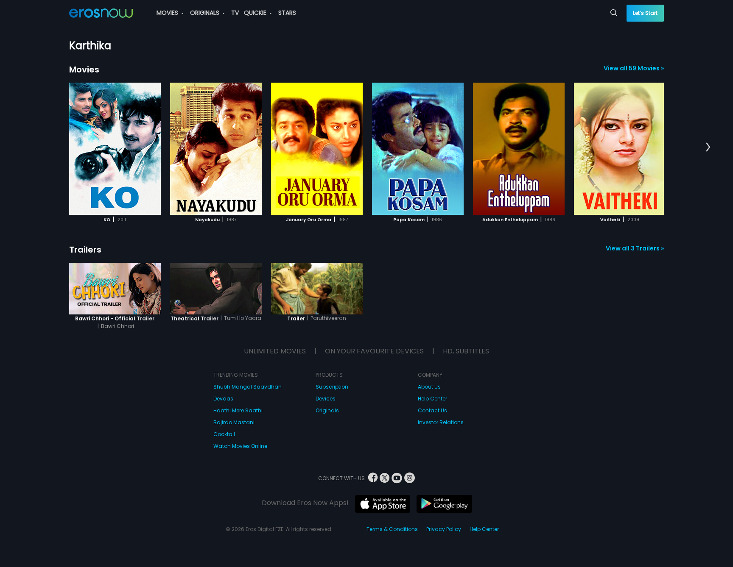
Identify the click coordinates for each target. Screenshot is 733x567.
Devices (326, 398)
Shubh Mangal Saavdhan (247, 386)
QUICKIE (256, 12)
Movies (84, 69)
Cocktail (224, 434)
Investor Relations (441, 422)
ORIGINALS (205, 12)
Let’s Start (645, 13)
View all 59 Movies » (634, 68)
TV (235, 12)
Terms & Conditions (392, 529)
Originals (327, 410)
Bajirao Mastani (234, 422)
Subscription (332, 386)
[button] (708, 147)
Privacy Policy (443, 529)
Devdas (223, 398)
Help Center (432, 398)
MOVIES (168, 12)
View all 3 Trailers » (635, 248)
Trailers (85, 250)
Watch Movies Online (240, 446)
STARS (287, 12)
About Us (429, 386)
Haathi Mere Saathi (238, 410)
